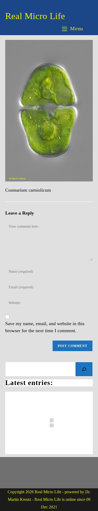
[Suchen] (84, 369)
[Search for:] (88, 28)
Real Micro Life (35, 16)
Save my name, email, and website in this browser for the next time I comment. (44, 327)
